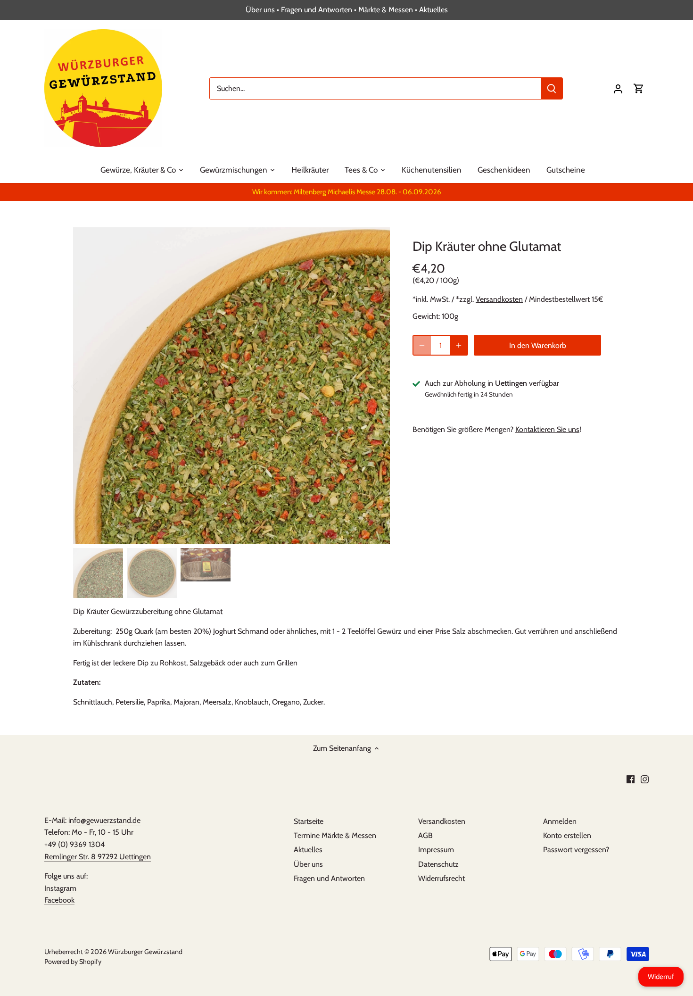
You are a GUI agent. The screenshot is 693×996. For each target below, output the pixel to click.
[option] (231, 385)
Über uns (260, 9)
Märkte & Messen (385, 9)
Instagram (60, 888)
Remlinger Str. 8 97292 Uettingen (97, 856)
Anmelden (560, 821)
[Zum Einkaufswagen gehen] (638, 88)
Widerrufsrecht (441, 878)
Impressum (436, 849)
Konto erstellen (567, 835)
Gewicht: (426, 316)
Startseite (308, 821)
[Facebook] (631, 778)
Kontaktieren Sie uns (547, 429)
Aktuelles (433, 9)
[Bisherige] (87, 385)
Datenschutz (438, 864)
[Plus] (459, 345)
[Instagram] (645, 778)
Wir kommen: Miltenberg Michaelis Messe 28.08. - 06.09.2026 (346, 191)
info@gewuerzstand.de (104, 820)
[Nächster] (375, 385)
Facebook (59, 900)
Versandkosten (499, 299)
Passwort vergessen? (576, 849)
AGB (425, 835)
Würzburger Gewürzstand (145, 951)
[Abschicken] (551, 88)
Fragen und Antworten (316, 9)
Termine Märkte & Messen (335, 835)
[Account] (618, 88)
